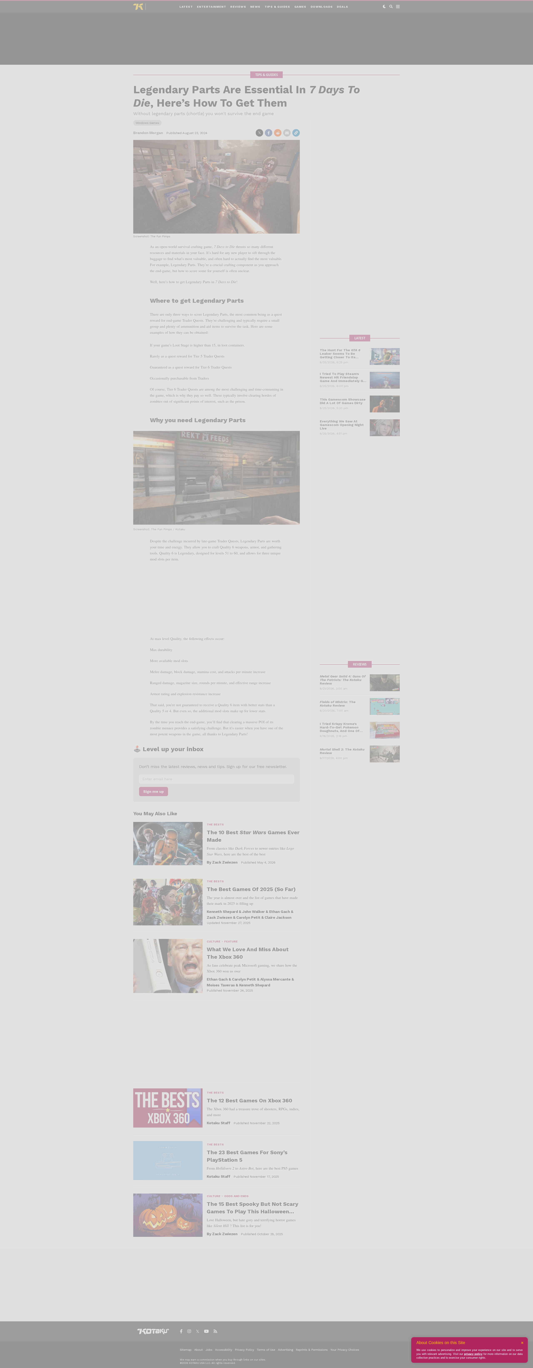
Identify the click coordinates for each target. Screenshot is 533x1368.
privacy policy (473, 1354)
